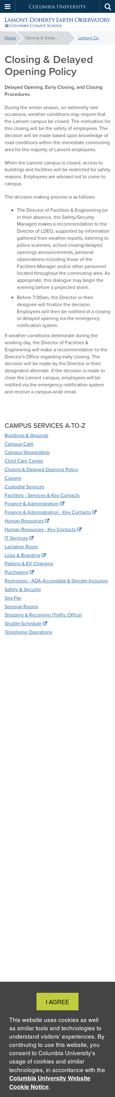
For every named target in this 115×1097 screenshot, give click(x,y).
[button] (7, 6)
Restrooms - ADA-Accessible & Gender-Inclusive (56, 580)
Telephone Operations (28, 632)
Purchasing (16, 572)
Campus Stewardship (27, 452)
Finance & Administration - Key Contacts (48, 512)
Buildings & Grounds (26, 435)
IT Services (16, 538)
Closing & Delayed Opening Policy (41, 469)
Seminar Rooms (21, 606)
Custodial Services (24, 486)
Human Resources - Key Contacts (40, 529)
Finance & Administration (32, 503)
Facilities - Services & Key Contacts (42, 495)
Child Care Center (24, 460)
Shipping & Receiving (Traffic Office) (43, 614)
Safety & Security (23, 589)
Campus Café (19, 444)
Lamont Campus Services (94, 38)
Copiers (13, 478)
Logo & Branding (22, 555)
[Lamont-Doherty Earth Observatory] (57, 22)
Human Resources (24, 520)
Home (10, 38)
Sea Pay (13, 598)
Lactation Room (21, 546)
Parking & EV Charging (29, 563)
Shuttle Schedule (23, 623)
